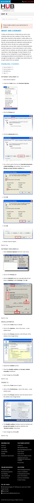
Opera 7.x (6, 73)
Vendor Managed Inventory (23, 469)
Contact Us (20, 445)
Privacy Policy (20, 462)
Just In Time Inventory (22, 475)
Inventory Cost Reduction (23, 478)
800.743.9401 (29, 1)
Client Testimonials (5, 475)
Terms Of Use (20, 453)
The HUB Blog (4, 473)
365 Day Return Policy (22, 447)
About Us (3, 445)
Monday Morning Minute (7, 471)
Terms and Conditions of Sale (24, 455)
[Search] (30, 19)
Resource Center (5, 478)
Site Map (3, 453)
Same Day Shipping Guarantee (24, 449)
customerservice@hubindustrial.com (11, 493)
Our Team (3, 447)
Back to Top (4, 245)
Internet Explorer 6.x (8, 69)
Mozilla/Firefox (7, 71)
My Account (5, 1)
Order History (20, 451)
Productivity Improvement (23, 473)
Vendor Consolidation (22, 471)
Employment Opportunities (7, 455)
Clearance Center (5, 469)
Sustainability (4, 451)
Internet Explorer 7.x (8, 67)
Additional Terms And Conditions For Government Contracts (24, 459)
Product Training (21, 480)
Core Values (4, 449)
